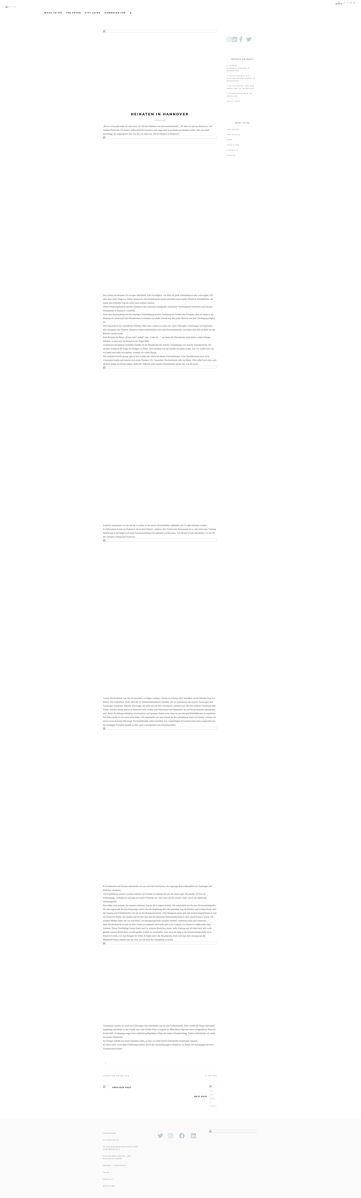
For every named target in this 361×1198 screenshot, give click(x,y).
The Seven (233, 129)
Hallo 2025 (233, 101)
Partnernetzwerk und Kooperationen (117, 1157)
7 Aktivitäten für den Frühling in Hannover (241, 87)
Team (106, 1172)
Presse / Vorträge (114, 1165)
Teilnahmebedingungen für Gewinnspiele (120, 1148)
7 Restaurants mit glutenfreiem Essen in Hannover (241, 78)
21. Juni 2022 (211, 1075)
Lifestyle (160, 120)
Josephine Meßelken (116, 1076)
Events (231, 155)
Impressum (109, 1133)
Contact (108, 1179)
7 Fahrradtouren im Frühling (239, 95)
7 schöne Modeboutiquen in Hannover (238, 68)
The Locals (234, 134)
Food (230, 140)
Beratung (109, 1186)
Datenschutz (111, 1140)
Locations (233, 145)
